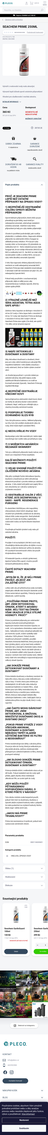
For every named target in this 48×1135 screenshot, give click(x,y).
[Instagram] (11, 1072)
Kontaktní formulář (15, 1081)
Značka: (8, 39)
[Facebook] (5, 1072)
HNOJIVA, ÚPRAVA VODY (21, 856)
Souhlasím (24, 1128)
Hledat (42, 10)
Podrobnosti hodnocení (35, 32)
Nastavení (24, 1120)
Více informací (28, 1114)
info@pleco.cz (13, 1060)
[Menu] (45, 3)
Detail (16, 951)
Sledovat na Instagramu (26, 1025)
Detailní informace (10, 102)
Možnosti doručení (33, 119)
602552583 (12, 1065)
